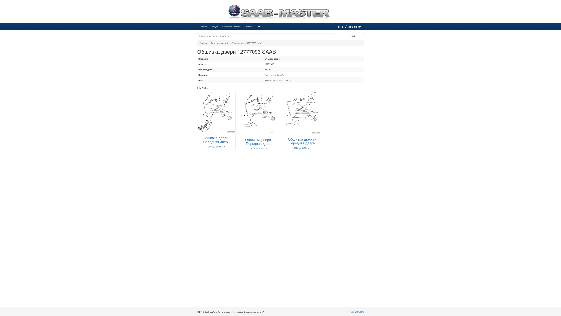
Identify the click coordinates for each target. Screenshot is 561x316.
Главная (203, 26)
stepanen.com (357, 311)
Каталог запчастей (231, 26)
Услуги (215, 26)
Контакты (248, 26)
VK (259, 26)
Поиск (352, 35)
